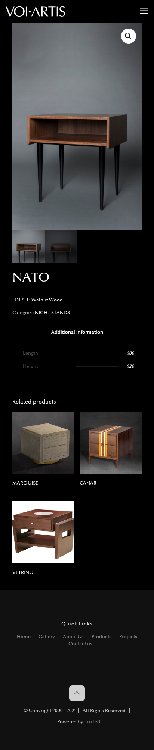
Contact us (80, 644)
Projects (128, 636)
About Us (73, 636)
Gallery (46, 636)
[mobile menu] (144, 11)
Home (24, 636)
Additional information (77, 332)
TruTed (92, 722)
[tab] (77, 332)
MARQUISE (25, 483)
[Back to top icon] (77, 693)
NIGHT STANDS (52, 312)
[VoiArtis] (35, 11)
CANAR (88, 483)
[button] (128, 36)
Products (101, 636)
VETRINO (23, 572)
